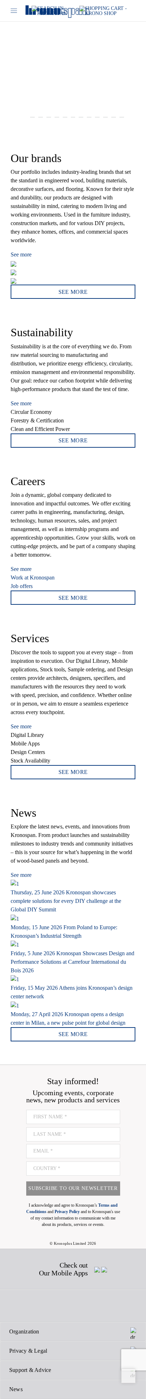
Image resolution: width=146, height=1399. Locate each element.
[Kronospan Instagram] (53, 1305)
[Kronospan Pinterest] (72, 1305)
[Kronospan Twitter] (33, 1305)
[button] (5, 62)
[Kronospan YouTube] (91, 1305)
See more (21, 254)
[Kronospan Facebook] (16, 1305)
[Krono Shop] (107, 11)
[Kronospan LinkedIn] (111, 1305)
